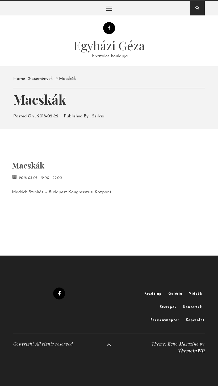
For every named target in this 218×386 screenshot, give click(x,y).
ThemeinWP (191, 351)
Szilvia (98, 116)
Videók (195, 293)
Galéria (175, 293)
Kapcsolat (195, 320)
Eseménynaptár (164, 320)
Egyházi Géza (109, 45)
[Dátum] (15, 176)
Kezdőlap (153, 293)
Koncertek (192, 307)
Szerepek (168, 307)
